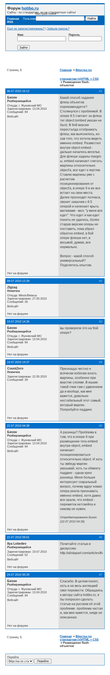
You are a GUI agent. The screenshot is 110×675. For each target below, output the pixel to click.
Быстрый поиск (45, 13)
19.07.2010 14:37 (18, 362)
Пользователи (32, 18)
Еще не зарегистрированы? (26, 28)
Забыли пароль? (58, 28)
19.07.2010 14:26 (18, 321)
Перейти (13, 657)
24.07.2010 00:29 (18, 574)
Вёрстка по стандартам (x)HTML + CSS (79, 638)
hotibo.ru (30, 8)
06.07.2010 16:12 (18, 91)
